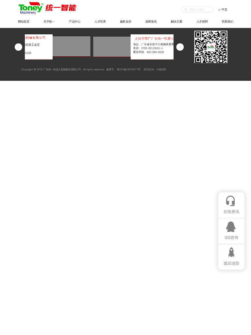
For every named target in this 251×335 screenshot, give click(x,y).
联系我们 (227, 21)
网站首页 (23, 21)
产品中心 (74, 21)
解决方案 (176, 21)
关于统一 (49, 21)
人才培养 (100, 21)
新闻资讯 (151, 21)
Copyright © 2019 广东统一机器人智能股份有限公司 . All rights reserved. (61, 69)
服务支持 (125, 21)
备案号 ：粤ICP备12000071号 (123, 69)
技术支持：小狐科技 (155, 69)
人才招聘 (202, 21)
